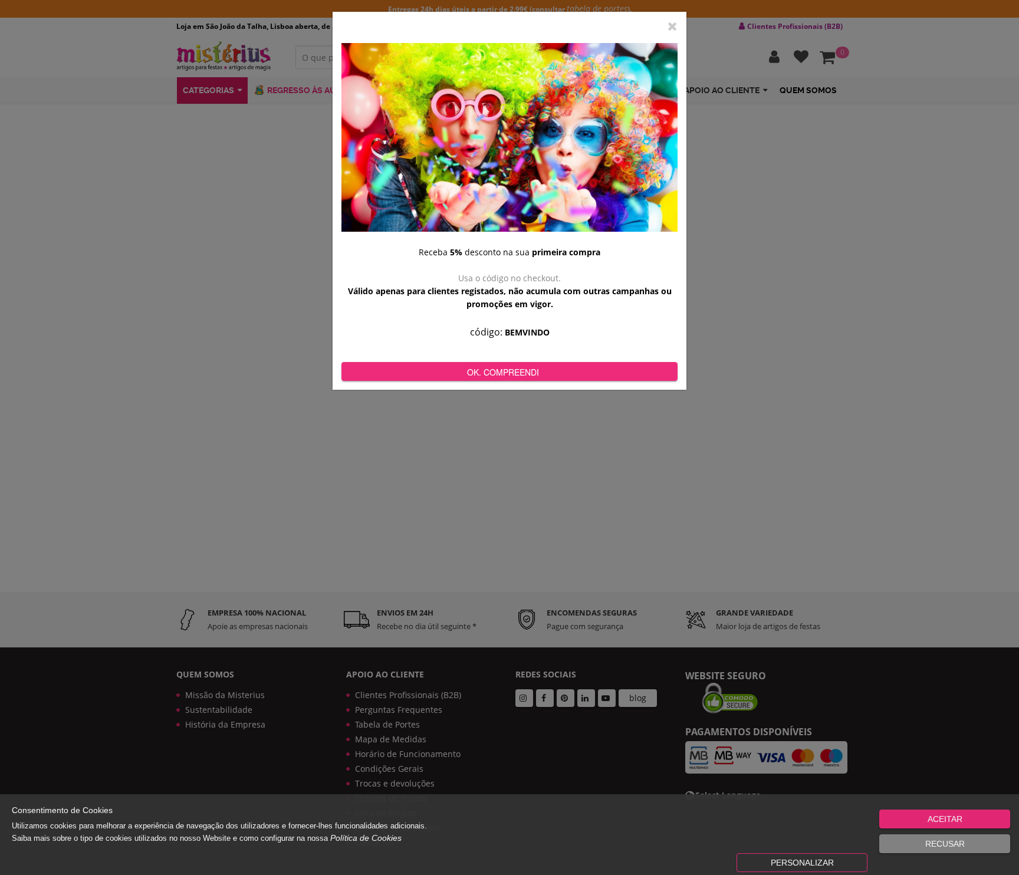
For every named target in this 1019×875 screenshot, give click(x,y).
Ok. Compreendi (503, 372)
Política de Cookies (366, 838)
